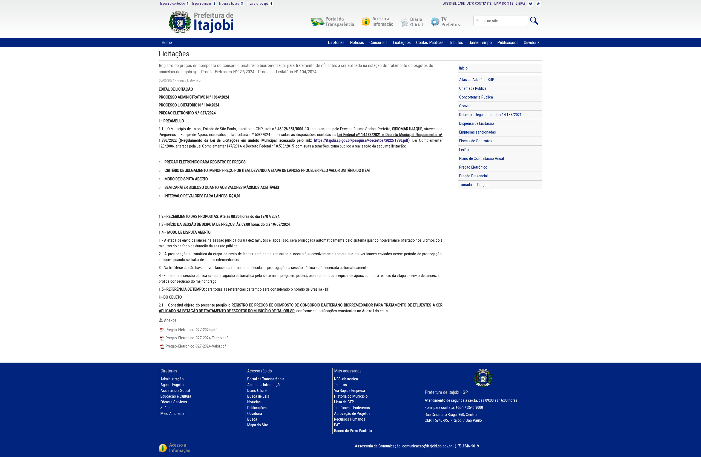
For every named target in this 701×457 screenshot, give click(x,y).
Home (167, 42)
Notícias (357, 42)
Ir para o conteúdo (174, 3)
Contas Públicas (430, 42)
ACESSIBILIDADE (454, 3)
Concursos (378, 42)
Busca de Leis (258, 396)
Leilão (464, 149)
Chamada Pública (473, 88)
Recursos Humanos (349, 419)
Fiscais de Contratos (475, 140)
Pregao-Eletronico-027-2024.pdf (191, 329)
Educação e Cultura (175, 396)
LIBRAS (520, 3)
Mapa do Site (257, 425)
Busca (252, 419)
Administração (172, 379)
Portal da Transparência (265, 379)
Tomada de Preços (474, 184)
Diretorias (336, 42)
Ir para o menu (203, 3)
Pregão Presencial (473, 175)
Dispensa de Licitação (476, 123)
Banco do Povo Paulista (353, 430)
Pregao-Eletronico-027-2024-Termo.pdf (196, 337)
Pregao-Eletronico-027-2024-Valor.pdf (195, 346)
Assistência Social (175, 390)
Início (463, 68)
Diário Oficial (257, 390)
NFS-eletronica (346, 379)
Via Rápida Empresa (349, 390)
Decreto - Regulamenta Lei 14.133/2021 (490, 114)
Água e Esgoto (172, 384)
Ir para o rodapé (259, 3)
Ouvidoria (531, 42)
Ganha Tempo (480, 42)
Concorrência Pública (476, 97)
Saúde (165, 407)
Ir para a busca (231, 3)
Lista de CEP (344, 402)
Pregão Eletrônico (473, 167)
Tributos (456, 42)
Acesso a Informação (264, 384)
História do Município (351, 396)
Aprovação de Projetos (352, 413)
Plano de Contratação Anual (481, 158)
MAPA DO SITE (503, 3)
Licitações (402, 42)
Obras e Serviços (173, 402)
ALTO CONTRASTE (479, 3)
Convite (465, 105)
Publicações (507, 42)
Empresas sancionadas (477, 132)
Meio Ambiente (172, 413)
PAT (337, 425)
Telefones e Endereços (352, 407)
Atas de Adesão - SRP (476, 79)
